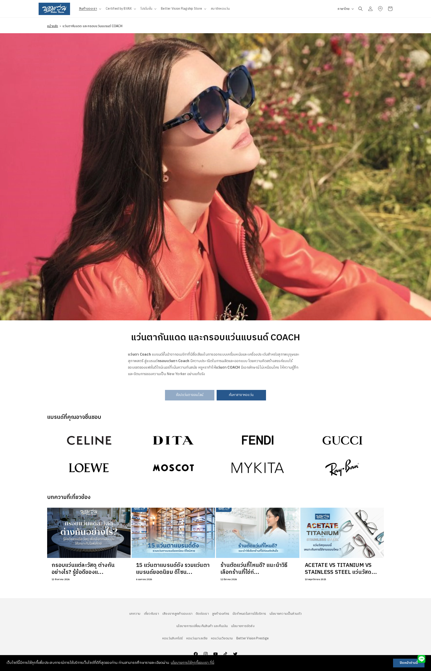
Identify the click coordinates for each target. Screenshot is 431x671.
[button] (89, 8)
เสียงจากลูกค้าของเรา (177, 613)
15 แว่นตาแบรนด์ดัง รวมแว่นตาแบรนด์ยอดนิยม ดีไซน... (173, 569)
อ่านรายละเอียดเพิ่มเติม (64, 431)
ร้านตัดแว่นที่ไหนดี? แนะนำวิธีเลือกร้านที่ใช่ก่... (253, 569)
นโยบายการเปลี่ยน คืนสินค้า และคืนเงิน (202, 626)
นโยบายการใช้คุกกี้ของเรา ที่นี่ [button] (192, 663)
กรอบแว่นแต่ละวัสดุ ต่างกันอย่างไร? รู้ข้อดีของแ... (83, 569)
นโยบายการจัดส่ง (243, 626)
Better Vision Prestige (252, 638)
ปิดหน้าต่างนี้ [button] (409, 663)
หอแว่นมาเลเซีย (197, 638)
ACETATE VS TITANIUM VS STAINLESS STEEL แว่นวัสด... (341, 569)
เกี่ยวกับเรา (151, 613)
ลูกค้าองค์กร (220, 613)
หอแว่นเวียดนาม (222, 638)
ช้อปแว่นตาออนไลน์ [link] (190, 395)
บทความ (135, 613)
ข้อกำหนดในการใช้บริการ (249, 613)
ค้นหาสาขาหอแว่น (241, 395)
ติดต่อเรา (202, 613)
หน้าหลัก (52, 26)
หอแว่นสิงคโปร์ (172, 638)
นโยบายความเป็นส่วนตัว (286, 613)
